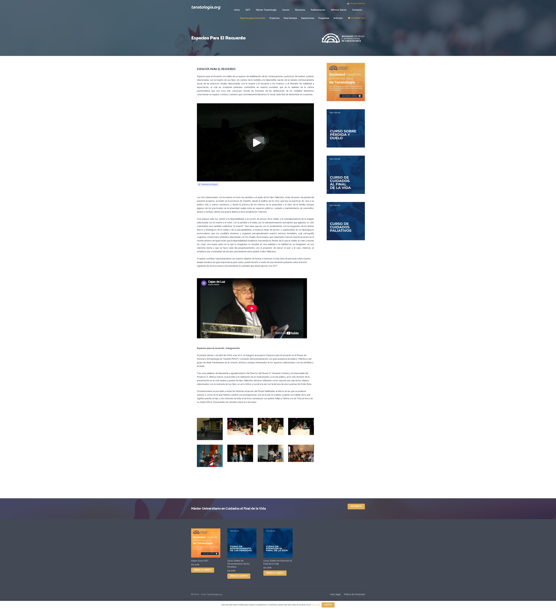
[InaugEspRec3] (210, 429)
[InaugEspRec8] (240, 456)
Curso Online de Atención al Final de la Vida (277, 562)
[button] (291, 10)
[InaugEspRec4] (240, 429)
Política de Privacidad (354, 594)
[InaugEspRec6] (301, 429)
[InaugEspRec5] (271, 429)
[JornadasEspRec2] (301, 456)
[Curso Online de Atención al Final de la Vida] (278, 543)
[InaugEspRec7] (210, 456)
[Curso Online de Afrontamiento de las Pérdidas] (242, 543)
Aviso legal (335, 594)
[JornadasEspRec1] (271, 456)
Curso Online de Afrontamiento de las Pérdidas (238, 564)
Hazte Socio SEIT (200, 561)
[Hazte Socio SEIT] (205, 543)
